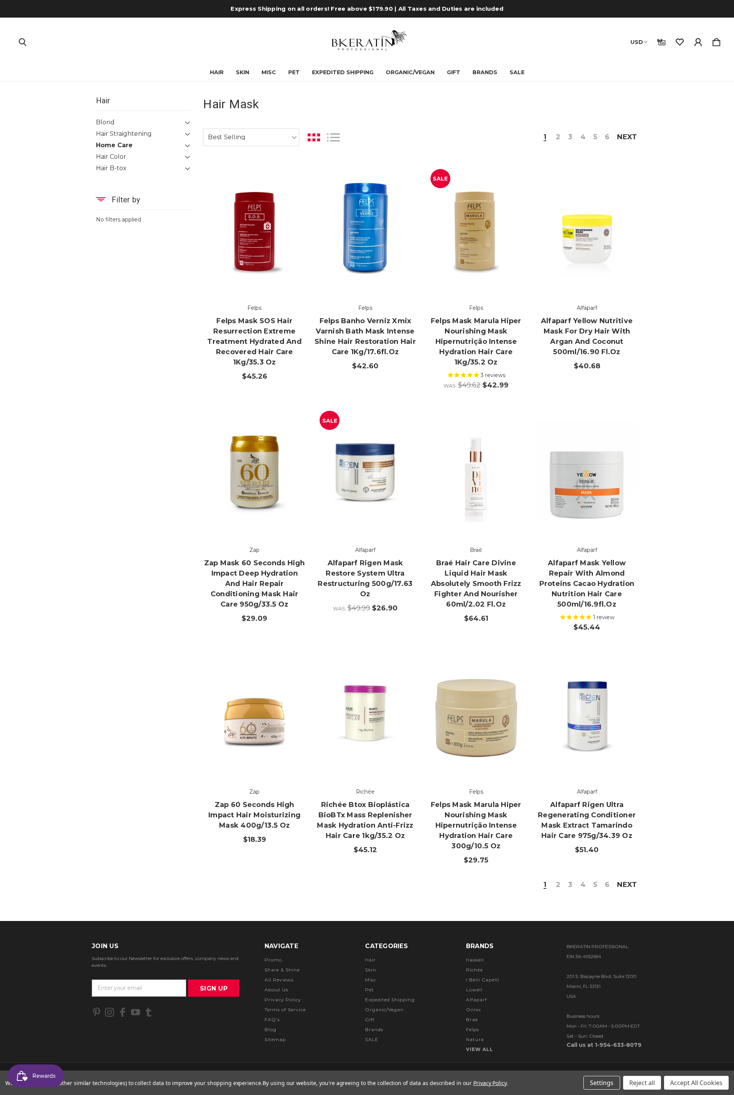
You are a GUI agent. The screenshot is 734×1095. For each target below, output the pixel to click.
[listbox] (251, 137)
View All (479, 1049)
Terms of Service (285, 1009)
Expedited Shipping (342, 72)
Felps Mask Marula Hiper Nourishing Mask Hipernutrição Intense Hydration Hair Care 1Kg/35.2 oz (476, 341)
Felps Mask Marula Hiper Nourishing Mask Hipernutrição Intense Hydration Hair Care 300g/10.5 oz (476, 825)
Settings (602, 1083)
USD (636, 42)
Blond (105, 122)
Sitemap (275, 1039)
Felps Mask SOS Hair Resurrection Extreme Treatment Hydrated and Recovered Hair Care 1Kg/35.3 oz (254, 341)
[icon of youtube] (135, 1012)
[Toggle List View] (333, 137)
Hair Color (111, 156)
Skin (242, 72)
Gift (453, 72)
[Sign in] (698, 40)
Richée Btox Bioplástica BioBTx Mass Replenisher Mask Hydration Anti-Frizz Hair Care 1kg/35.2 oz (365, 820)
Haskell (475, 960)
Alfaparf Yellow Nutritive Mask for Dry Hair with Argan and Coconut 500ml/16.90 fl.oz (587, 336)
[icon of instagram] (109, 1012)
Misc (268, 72)
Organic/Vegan (410, 72)
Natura (475, 1039)
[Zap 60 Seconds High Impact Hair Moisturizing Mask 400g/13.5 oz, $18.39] (254, 712)
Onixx (473, 1009)
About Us (276, 989)
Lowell (474, 989)
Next (627, 137)
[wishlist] (680, 40)
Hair (217, 72)
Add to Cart (254, 273)
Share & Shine (282, 970)
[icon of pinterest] (96, 1012)
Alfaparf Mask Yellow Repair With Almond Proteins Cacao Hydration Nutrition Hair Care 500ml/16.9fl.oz (587, 584)
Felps (472, 1029)
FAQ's (272, 1019)
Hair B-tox (111, 168)
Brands (485, 72)
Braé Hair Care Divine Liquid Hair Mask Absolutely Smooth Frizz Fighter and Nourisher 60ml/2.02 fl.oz (476, 584)
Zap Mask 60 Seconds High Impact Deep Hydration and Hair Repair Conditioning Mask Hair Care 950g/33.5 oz (254, 584)
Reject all (642, 1083)
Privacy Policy (283, 999)
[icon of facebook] (122, 1012)
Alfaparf (476, 999)
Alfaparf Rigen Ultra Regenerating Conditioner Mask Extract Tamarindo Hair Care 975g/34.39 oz (587, 820)
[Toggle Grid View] (314, 137)
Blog (270, 1029)
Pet (294, 72)
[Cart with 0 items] (716, 40)
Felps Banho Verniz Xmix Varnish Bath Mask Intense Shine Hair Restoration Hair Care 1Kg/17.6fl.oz (365, 336)
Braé (472, 1019)
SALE (517, 72)
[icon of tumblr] (148, 1012)
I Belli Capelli (482, 980)
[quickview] (290, 218)
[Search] (22, 40)
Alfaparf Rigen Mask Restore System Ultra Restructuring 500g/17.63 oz (365, 578)
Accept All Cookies (696, 1083)
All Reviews (279, 980)
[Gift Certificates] (661, 40)
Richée (474, 970)
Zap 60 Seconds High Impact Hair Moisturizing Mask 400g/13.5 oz (254, 815)
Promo (273, 960)
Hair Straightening (124, 133)
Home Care (114, 145)
